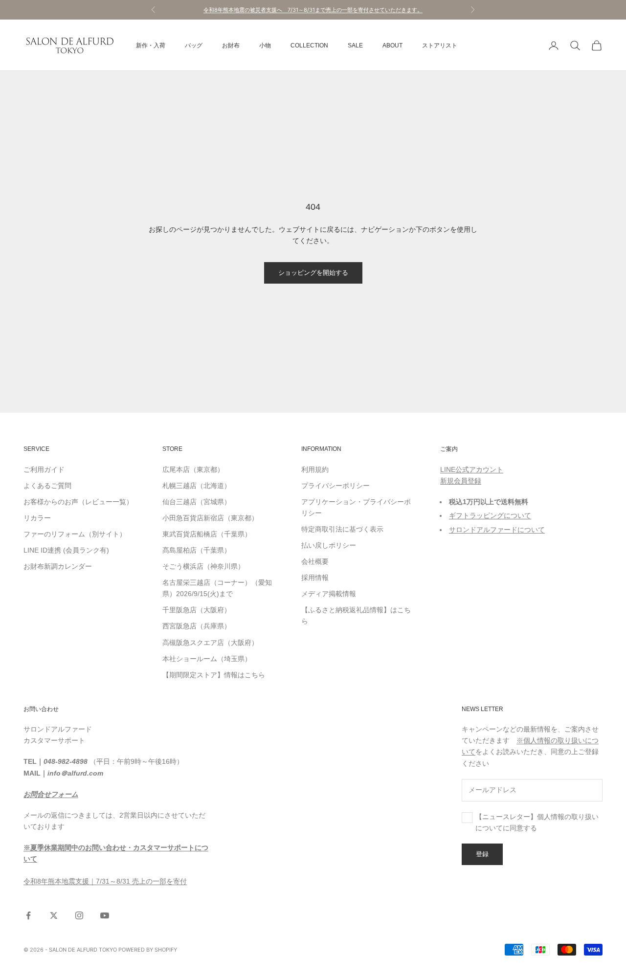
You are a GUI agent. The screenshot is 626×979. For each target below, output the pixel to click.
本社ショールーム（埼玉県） (206, 659)
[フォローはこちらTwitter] (54, 915)
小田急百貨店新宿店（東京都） (210, 518)
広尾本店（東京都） (193, 469)
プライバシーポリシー (335, 486)
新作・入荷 (150, 45)
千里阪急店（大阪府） (196, 610)
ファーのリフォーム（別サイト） (74, 534)
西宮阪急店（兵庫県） (196, 626)
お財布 (231, 45)
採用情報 (315, 577)
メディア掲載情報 (328, 594)
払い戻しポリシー (328, 545)
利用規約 (315, 469)
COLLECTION (309, 45)
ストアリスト (439, 45)
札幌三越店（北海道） (196, 486)
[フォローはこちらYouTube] (105, 915)
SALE (355, 45)
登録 (482, 854)
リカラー (37, 518)
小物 (265, 45)
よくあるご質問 (47, 486)
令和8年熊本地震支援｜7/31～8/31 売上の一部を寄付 (105, 881)
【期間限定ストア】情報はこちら (213, 675)
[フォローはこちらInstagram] (79, 915)
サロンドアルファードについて (497, 530)
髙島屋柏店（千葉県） (196, 550)
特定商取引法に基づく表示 (342, 529)
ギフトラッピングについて (490, 515)
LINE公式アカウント (471, 469)
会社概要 (315, 561)
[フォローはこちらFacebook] (28, 915)
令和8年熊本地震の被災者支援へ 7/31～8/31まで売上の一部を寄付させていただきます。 (313, 9)
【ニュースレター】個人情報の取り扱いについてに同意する (537, 822)
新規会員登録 (460, 481)
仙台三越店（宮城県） (196, 502)
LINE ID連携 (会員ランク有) (66, 550)
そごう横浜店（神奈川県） (203, 566)
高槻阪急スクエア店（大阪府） (210, 642)
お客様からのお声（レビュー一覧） (78, 502)
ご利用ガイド (44, 469)
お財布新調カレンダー (57, 566)
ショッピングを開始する (313, 272)
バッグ (193, 45)
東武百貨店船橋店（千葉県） (206, 534)
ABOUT (392, 45)
